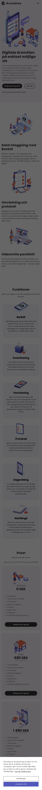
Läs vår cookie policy (23, 771)
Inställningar (21, 778)
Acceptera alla (21, 784)
